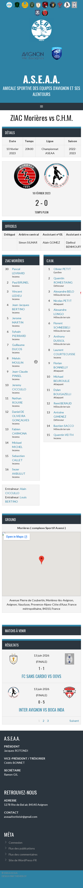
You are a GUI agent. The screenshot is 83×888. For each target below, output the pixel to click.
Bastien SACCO (64, 425)
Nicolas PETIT (63, 300)
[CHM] (56, 175)
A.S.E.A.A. (41, 79)
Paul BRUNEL (20, 282)
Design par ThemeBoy (14, 876)
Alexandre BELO (64, 291)
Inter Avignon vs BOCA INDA (41, 710)
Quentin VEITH (64, 434)
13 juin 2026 (41, 655)
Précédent (11, 720)
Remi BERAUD (63, 403)
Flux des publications (22, 848)
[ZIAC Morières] (26, 175)
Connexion (15, 842)
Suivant (74, 720)
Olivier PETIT (62, 269)
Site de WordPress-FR (23, 860)
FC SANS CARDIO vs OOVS (41, 676)
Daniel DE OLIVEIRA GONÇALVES (20, 416)
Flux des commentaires (23, 854)
